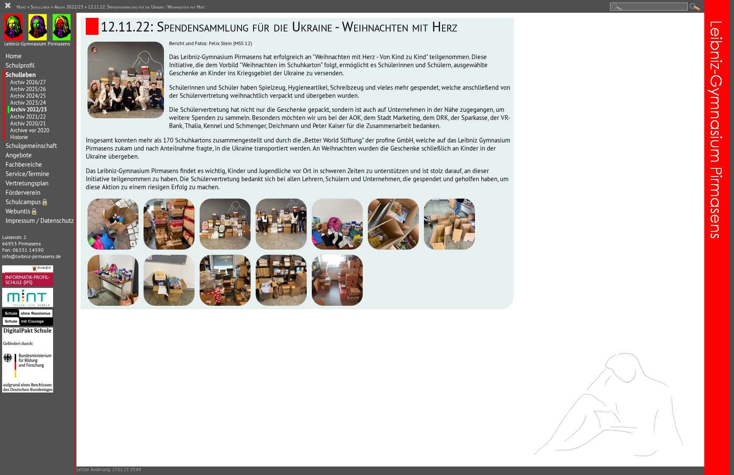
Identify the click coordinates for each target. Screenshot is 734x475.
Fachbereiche (24, 164)
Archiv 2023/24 (28, 102)
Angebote (19, 155)
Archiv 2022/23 (28, 109)
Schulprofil (20, 65)
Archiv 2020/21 (28, 123)
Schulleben (21, 75)
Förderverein (23, 192)
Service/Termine (27, 174)
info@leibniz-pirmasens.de (31, 256)
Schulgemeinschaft (31, 146)
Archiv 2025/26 (28, 88)
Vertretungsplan (27, 183)
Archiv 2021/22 (28, 116)
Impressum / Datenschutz (40, 220)
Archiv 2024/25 (28, 95)
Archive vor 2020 (29, 130)
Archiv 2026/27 (28, 82)
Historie (19, 137)
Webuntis (22, 211)
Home (14, 56)
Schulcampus (27, 202)
